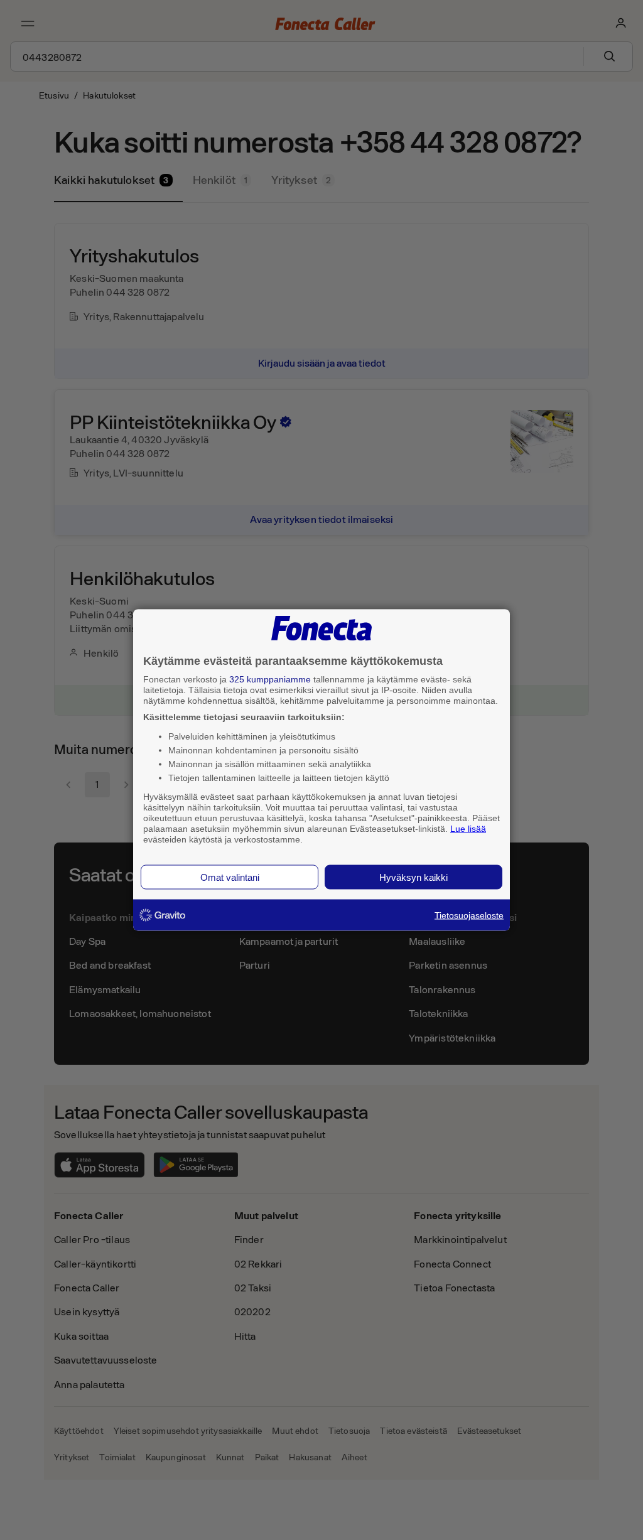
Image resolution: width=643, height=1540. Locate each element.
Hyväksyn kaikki (413, 877)
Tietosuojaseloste (469, 915)
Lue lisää (468, 828)
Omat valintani (229, 877)
